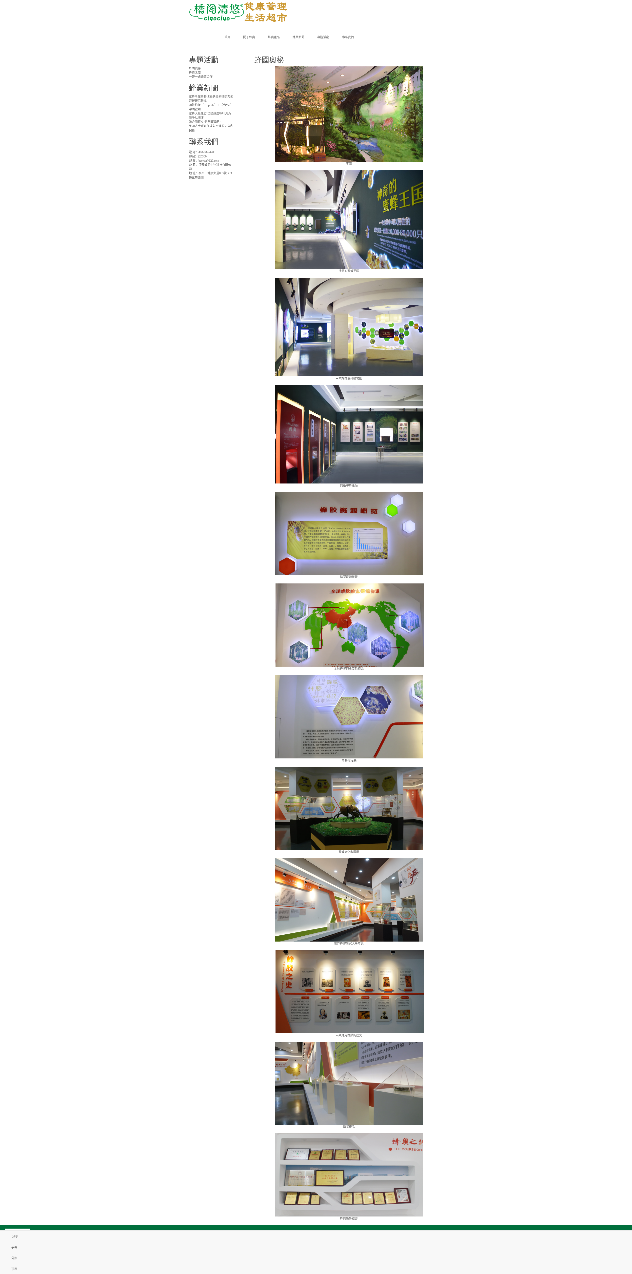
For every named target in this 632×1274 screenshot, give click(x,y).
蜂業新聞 (298, 37)
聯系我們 (348, 37)
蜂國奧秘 (195, 68)
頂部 (14, 1269)
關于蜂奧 (249, 37)
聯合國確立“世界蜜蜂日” (205, 122)
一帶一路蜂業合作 (201, 76)
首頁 (227, 37)
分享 (14, 1236)
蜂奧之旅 (195, 72)
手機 (14, 1247)
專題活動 (323, 37)
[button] (249, 47)
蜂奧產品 (274, 37)
